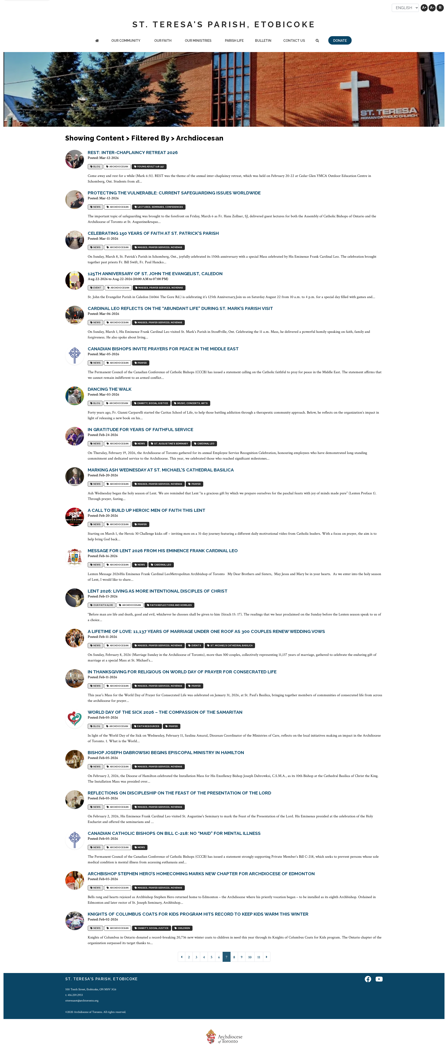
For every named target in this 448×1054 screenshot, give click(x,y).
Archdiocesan (118, 166)
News (96, 207)
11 (258, 957)
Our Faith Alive (102, 605)
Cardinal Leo (205, 444)
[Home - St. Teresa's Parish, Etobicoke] (97, 41)
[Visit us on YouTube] (379, 979)
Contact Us (294, 40)
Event (96, 288)
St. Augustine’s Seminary (170, 444)
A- (432, 7)
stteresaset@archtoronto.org (81, 1000)
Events (196, 645)
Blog (96, 166)
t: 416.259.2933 (74, 995)
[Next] (266, 957)
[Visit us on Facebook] (368, 979)
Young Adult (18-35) (150, 166)
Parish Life (234, 40)
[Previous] (181, 957)
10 (250, 957)
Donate (340, 40)
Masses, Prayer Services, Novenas (159, 247)
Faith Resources (147, 726)
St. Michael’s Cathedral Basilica (231, 645)
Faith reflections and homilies (170, 605)
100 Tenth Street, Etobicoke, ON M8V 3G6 (90, 989)
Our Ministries (198, 40)
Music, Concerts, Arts (192, 403)
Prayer (142, 363)
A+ (424, 7)
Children (183, 928)
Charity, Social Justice (152, 403)
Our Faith (163, 40)
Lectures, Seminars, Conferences (160, 207)
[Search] (317, 41)
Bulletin (263, 40)
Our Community (125, 40)
